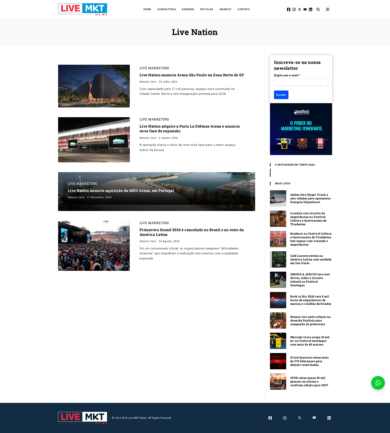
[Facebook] (289, 9)
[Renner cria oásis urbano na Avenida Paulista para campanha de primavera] (278, 320)
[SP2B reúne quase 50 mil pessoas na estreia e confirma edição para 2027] (278, 381)
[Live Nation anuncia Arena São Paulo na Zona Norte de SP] (94, 86)
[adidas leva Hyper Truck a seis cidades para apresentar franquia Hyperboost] (278, 198)
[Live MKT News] (82, 9)
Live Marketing (154, 68)
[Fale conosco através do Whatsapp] (378, 383)
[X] (300, 9)
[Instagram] (294, 9)
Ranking (188, 9)
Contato (243, 9)
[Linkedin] (311, 9)
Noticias (206, 9)
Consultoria (166, 9)
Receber (281, 95)
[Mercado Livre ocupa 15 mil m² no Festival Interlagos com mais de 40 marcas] (278, 340)
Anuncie (225, 9)
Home (147, 9)
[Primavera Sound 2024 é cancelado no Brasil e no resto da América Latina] (94, 245)
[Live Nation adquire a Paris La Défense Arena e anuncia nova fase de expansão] (94, 139)
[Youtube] (305, 9)
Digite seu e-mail (287, 75)
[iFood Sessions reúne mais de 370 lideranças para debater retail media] (278, 361)
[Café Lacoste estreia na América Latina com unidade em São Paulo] (278, 259)
